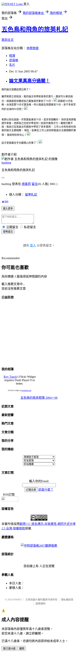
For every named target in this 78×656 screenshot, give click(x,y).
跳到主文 (8, 39)
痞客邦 (26, 184)
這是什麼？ (45, 489)
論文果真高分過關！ (29, 80)
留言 (35, 184)
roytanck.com (26, 390)
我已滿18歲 (9, 648)
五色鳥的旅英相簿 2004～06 (39, 397)
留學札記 (31, 194)
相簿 (12, 55)
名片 (12, 64)
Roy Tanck (10, 376)
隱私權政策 (67, 599)
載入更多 (8, 208)
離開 (21, 648)
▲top (5, 201)
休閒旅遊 (33, 48)
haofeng (6, 162)
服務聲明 (40, 603)
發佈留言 (8, 231)
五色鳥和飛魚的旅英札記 (35, 29)
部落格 (13, 60)
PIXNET (17, 599)
